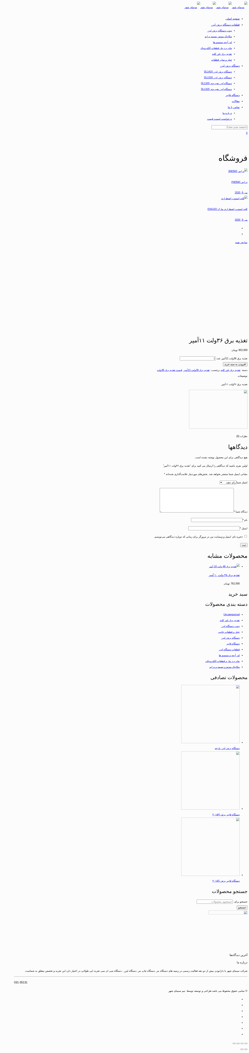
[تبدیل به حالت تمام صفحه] (238, 1043)
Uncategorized (232, 614)
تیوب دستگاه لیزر (230, 626)
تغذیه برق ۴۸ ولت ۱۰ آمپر (224, 575)
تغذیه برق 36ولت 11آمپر (197, 370)
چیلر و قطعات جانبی (229, 632)
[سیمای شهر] (215, 7)
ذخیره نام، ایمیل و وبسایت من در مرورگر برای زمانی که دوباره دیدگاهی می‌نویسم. (198, 536)
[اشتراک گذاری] (242, 1043)
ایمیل (243, 528)
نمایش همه (241, 242)
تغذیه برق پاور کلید (230, 370)
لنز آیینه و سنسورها (229, 655)
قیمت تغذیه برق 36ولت (169, 370)
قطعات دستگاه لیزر (229, 649)
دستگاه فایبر (233, 643)
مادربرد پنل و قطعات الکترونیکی (222, 661)
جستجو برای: (240, 901)
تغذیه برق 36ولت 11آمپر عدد (232, 358)
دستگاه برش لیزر (230, 637)
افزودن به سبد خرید (235, 364)
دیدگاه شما (240, 511)
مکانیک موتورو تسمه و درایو (225, 667)
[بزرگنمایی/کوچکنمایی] (234, 1043)
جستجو (242, 907)
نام (245, 520)
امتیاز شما (242, 482)
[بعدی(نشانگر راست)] (242, 1049)
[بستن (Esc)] (245, 1043)
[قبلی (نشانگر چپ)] (245, 1049)
